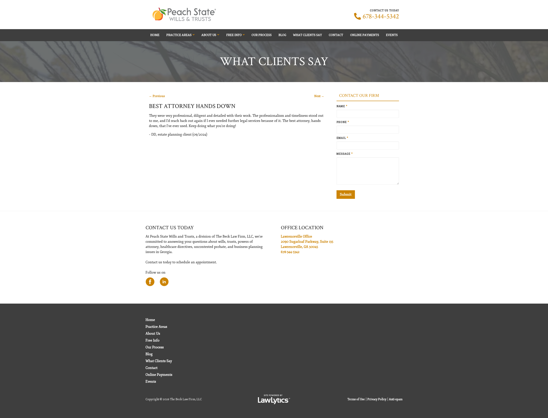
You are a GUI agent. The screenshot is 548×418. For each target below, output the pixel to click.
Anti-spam (395, 399)
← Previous (157, 96)
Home (154, 35)
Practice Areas (179, 35)
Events (392, 35)
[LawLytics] (274, 399)
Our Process (262, 35)
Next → (319, 96)
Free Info (234, 35)
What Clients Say (307, 35)
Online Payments (364, 35)
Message (345, 154)
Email (342, 138)
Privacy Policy (376, 399)
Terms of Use (356, 399)
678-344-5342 (381, 16)
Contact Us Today (170, 227)
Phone (343, 122)
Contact (336, 35)
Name (342, 106)
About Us (208, 35)
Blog (282, 35)
